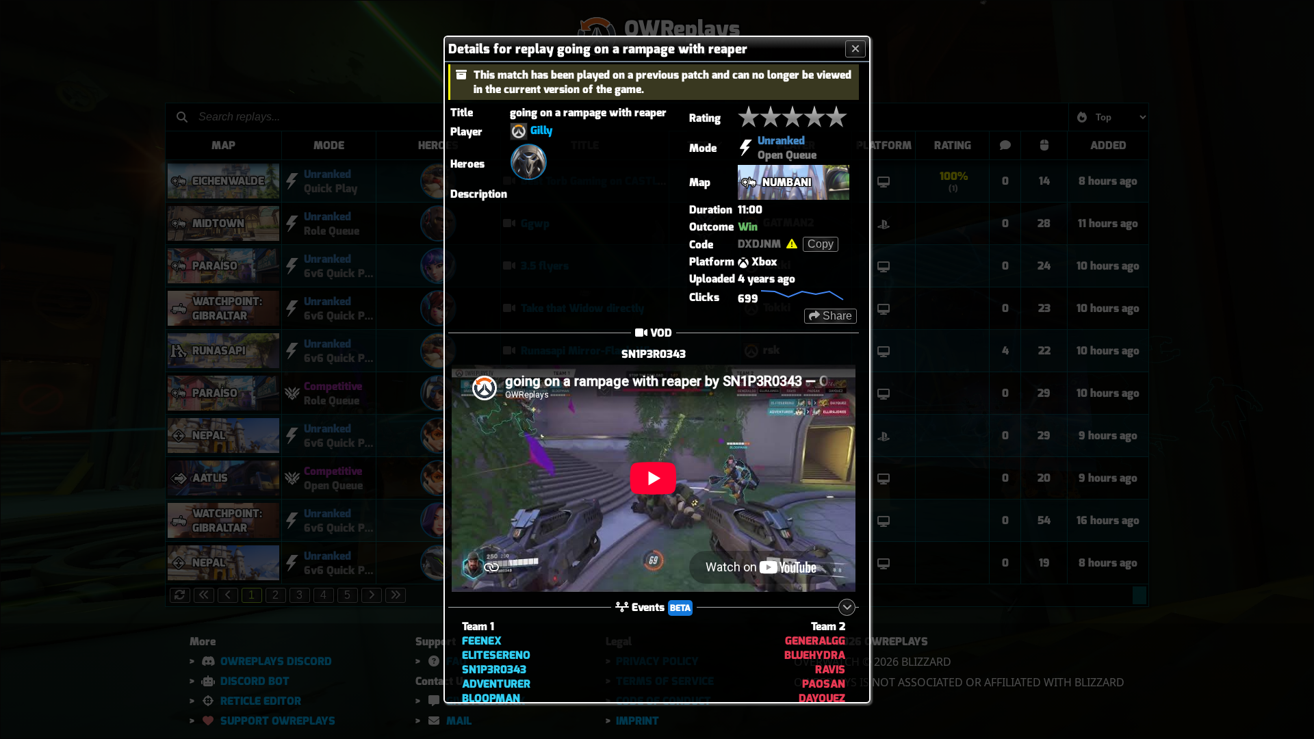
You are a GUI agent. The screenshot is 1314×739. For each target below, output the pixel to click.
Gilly (541, 130)
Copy (821, 244)
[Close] (855, 48)
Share (836, 316)
